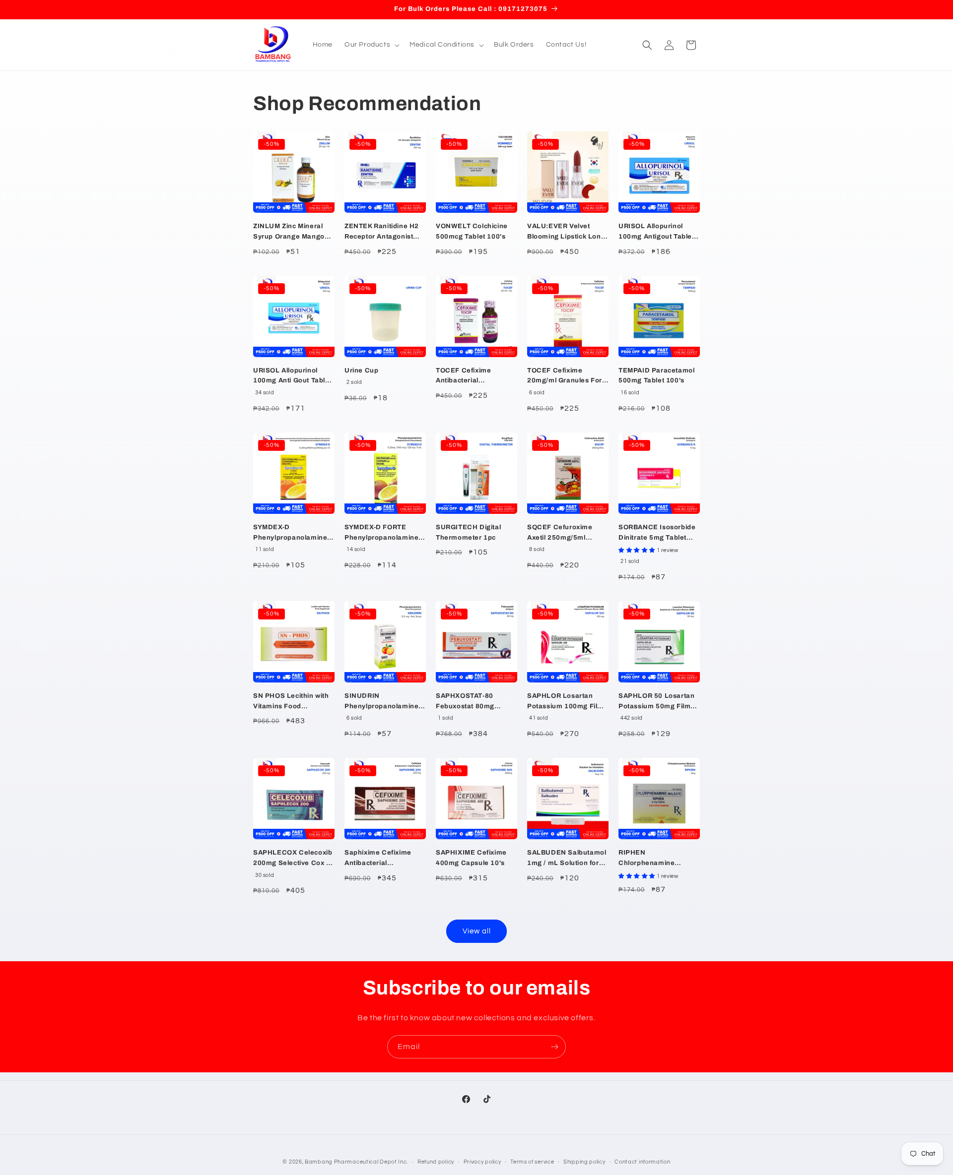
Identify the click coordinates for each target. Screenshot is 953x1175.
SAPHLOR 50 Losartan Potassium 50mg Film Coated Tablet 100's (656, 702)
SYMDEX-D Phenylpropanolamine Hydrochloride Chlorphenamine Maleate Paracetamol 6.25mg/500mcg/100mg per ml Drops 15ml (293, 533)
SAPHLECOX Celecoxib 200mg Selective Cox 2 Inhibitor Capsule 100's (292, 858)
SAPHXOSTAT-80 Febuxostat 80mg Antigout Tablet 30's (469, 702)
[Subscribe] (554, 1046)
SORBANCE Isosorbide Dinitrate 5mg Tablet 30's (656, 533)
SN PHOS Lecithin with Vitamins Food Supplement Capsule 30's (291, 702)
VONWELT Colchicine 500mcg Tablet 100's (472, 231)
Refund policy (435, 1161)
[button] (371, 44)
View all (477, 931)
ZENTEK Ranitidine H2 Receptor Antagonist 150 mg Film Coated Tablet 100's (381, 232)
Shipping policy (584, 1161)
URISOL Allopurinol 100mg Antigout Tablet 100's (656, 232)
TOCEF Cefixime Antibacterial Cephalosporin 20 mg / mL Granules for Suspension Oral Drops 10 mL (475, 376)
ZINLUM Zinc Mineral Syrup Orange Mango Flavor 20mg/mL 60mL (291, 232)
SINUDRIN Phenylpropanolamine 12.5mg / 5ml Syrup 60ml (381, 702)
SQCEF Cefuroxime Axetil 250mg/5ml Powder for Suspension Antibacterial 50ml (566, 533)
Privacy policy (482, 1161)
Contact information (642, 1161)
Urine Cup (361, 370)
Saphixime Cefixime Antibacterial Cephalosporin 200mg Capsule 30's (381, 858)
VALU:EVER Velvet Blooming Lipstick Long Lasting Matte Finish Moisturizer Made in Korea (566, 232)
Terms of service (532, 1161)
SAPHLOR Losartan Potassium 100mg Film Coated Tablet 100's (565, 702)
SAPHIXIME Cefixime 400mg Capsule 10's (471, 857)
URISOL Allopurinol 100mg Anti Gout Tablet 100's (292, 376)
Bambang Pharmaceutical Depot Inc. (356, 1162)
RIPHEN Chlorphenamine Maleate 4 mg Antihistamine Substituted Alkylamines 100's (658, 858)
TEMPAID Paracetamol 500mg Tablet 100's (656, 375)
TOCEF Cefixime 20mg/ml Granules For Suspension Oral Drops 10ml (566, 376)
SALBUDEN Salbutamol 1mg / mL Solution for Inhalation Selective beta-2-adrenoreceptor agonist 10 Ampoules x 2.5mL (566, 858)
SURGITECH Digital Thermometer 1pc (468, 532)
